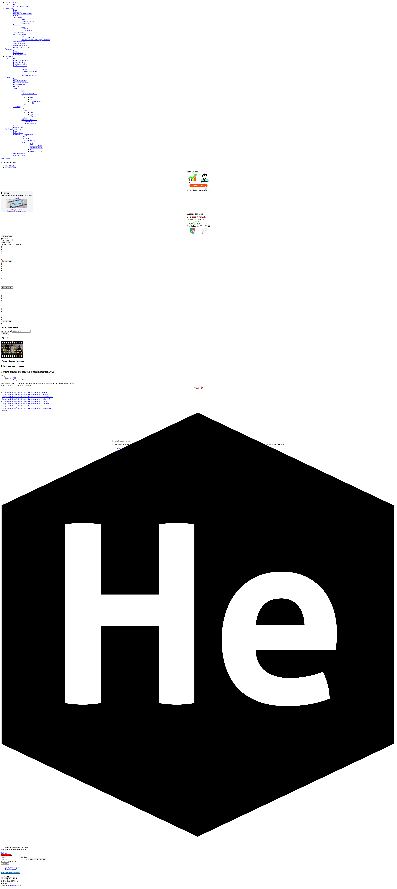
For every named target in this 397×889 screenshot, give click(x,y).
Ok (113, 448)
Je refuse (118, 448)
